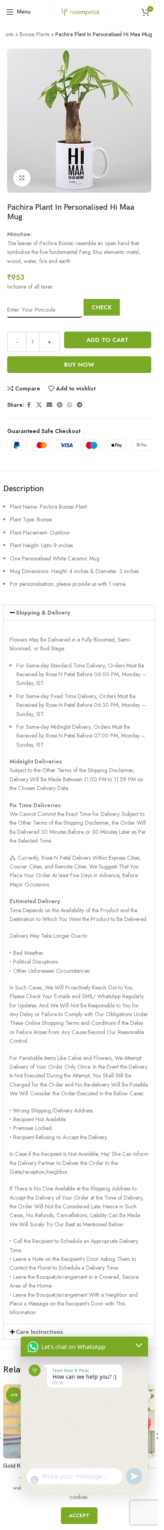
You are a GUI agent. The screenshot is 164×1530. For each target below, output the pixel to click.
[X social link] (39, 405)
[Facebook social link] (29, 405)
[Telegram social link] (79, 405)
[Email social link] (49, 405)
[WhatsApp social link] (69, 405)
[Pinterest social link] (60, 405)
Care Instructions (39, 1332)
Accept (79, 1515)
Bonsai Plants (34, 34)
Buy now (79, 364)
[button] (79, 612)
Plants (7, 34)
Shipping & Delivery (43, 613)
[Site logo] (78, 11)
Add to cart (107, 340)
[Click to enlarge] (22, 178)
